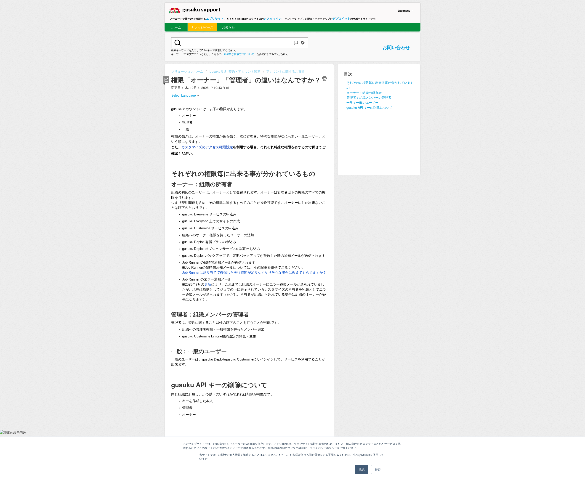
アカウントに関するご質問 (285, 71)
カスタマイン (273, 18)
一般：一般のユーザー (362, 102)
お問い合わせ (396, 47)
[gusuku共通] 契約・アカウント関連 (235, 71)
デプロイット (341, 18)
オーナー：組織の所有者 (364, 92)
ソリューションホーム (187, 71)
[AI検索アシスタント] (296, 43)
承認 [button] (361, 469)
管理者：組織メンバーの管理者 (368, 97)
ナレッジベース (202, 27)
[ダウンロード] (284, 184)
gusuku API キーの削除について (369, 107)
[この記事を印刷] (324, 78)
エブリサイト (215, 18)
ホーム (176, 27)
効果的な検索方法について (239, 54)
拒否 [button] (377, 469)
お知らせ (228, 27)
